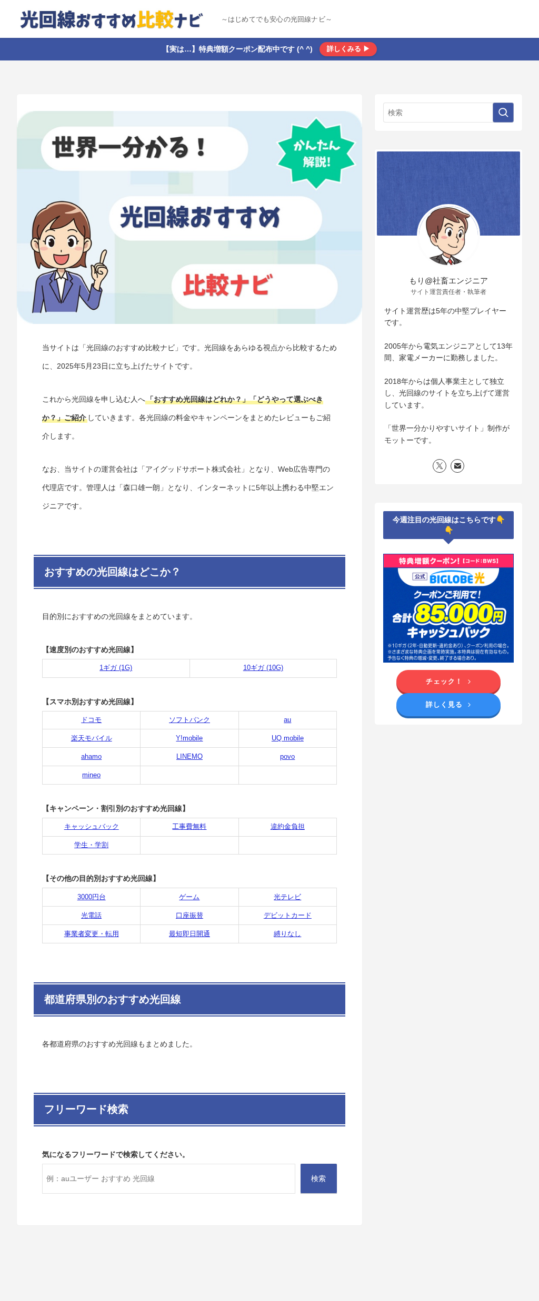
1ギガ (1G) (115, 668)
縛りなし (287, 934)
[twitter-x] (439, 466)
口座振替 (189, 915)
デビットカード (288, 915)
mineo (91, 775)
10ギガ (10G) (263, 668)
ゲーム (189, 897)
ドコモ (91, 720)
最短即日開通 (189, 934)
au (287, 720)
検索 (318, 1178)
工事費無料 (189, 826)
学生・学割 (91, 845)
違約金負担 (288, 826)
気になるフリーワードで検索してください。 (115, 1154)
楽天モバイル (91, 738)
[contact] (457, 466)
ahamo (91, 756)
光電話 (91, 915)
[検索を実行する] (503, 113)
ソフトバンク (189, 720)
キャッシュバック (91, 826)
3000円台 (91, 897)
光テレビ (287, 897)
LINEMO (189, 756)
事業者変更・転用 (91, 934)
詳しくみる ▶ (348, 49)
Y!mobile (189, 738)
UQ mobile (288, 738)
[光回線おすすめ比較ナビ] (115, 18)
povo (287, 756)
